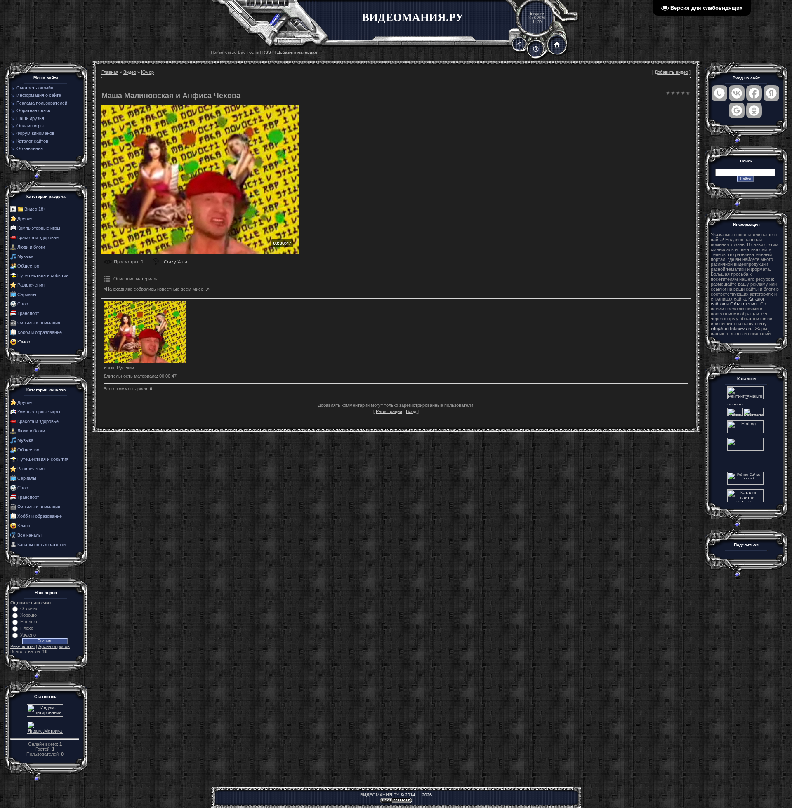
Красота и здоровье (38, 237)
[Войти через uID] (719, 93)
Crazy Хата (175, 261)
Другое (24, 218)
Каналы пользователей (41, 544)
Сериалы (26, 294)
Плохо (26, 628)
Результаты (22, 646)
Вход (411, 411)
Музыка (25, 256)
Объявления (743, 303)
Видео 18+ (35, 209)
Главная (109, 72)
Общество (28, 265)
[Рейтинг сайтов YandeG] (745, 484)
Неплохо (29, 621)
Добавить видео (671, 72)
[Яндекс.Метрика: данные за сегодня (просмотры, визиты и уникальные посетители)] (45, 727)
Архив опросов (54, 646)
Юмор (23, 341)
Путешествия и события (42, 275)
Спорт (23, 303)
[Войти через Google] (737, 110)
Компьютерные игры (38, 227)
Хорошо (28, 615)
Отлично (29, 608)
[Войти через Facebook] (754, 93)
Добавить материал (297, 52)
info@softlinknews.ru (731, 328)
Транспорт (28, 313)
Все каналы (29, 535)
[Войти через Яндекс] (771, 93)
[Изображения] (145, 332)
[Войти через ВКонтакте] (737, 93)
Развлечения (31, 284)
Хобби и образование (39, 332)
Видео (129, 72)
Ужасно (28, 634)
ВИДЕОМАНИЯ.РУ (379, 794)
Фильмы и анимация (38, 322)
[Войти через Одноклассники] (754, 110)
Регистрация (389, 411)
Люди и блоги (31, 246)
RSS (266, 52)
